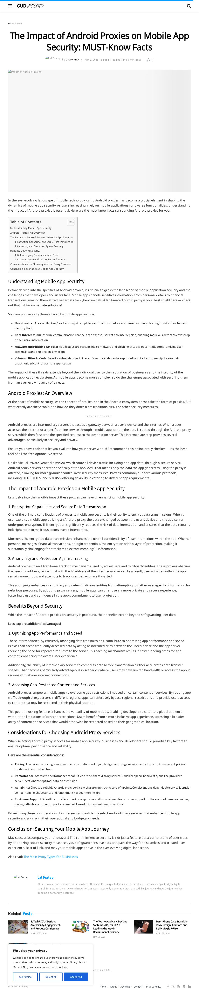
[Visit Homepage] (99, 6)
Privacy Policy (153, 986)
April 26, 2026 (163, 933)
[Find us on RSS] (178, 986)
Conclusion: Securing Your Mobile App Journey (37, 268)
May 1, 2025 (91, 59)
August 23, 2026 (39, 933)
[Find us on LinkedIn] (189, 986)
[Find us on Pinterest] (184, 986)
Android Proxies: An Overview (27, 232)
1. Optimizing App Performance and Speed (37, 255)
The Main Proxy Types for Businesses (51, 857)
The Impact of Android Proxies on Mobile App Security (41, 237)
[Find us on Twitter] (173, 986)
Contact (138, 986)
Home (11, 23)
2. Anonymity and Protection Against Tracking (39, 246)
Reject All (50, 977)
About (113, 986)
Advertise (125, 986)
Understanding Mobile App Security (30, 228)
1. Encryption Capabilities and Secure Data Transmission (44, 242)
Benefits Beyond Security (25, 250)
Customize (25, 977)
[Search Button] (189, 6)
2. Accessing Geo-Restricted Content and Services (40, 259)
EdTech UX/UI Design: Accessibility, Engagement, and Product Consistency (46, 925)
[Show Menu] (10, 6)
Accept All (76, 977)
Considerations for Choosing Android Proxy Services (40, 264)
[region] (50, 964)
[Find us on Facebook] (168, 986)
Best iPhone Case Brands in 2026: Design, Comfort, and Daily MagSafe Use (172, 925)
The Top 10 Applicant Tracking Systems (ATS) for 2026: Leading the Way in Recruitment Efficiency (110, 927)
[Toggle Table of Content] (69, 222)
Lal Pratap (72, 59)
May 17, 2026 (99, 936)
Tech (19, 23)
